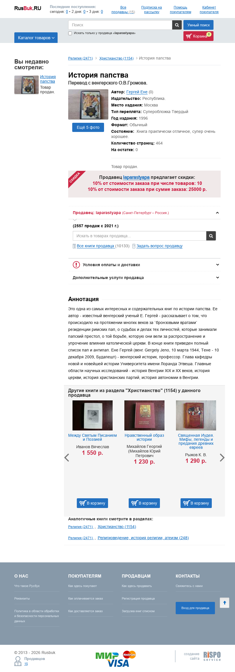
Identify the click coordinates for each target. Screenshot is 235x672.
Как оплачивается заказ (85, 598)
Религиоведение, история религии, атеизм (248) (143, 537)
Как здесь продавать (137, 586)
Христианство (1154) (116, 58)
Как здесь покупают (82, 586)
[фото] (88, 118)
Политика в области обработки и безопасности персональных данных (36, 616)
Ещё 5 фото (88, 127)
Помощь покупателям (180, 9)
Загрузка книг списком (138, 611)
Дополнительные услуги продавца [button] (108, 277)
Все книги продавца (96, 246)
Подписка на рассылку (151, 9)
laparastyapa (136, 177)
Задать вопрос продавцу (159, 246)
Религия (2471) (80, 58)
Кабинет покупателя (209, 9)
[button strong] (144, 212)
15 (26, 664)
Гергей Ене (137, 92)
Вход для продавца (195, 608)
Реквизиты (22, 598)
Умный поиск (198, 25)
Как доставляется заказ (85, 611)
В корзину (91, 503)
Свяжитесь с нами (189, 586)
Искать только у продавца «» (105, 33)
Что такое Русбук (27, 586)
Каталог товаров (34, 37)
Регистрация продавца (138, 598)
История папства (48, 79)
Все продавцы (123, 9)
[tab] (144, 212)
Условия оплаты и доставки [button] (111, 264)
